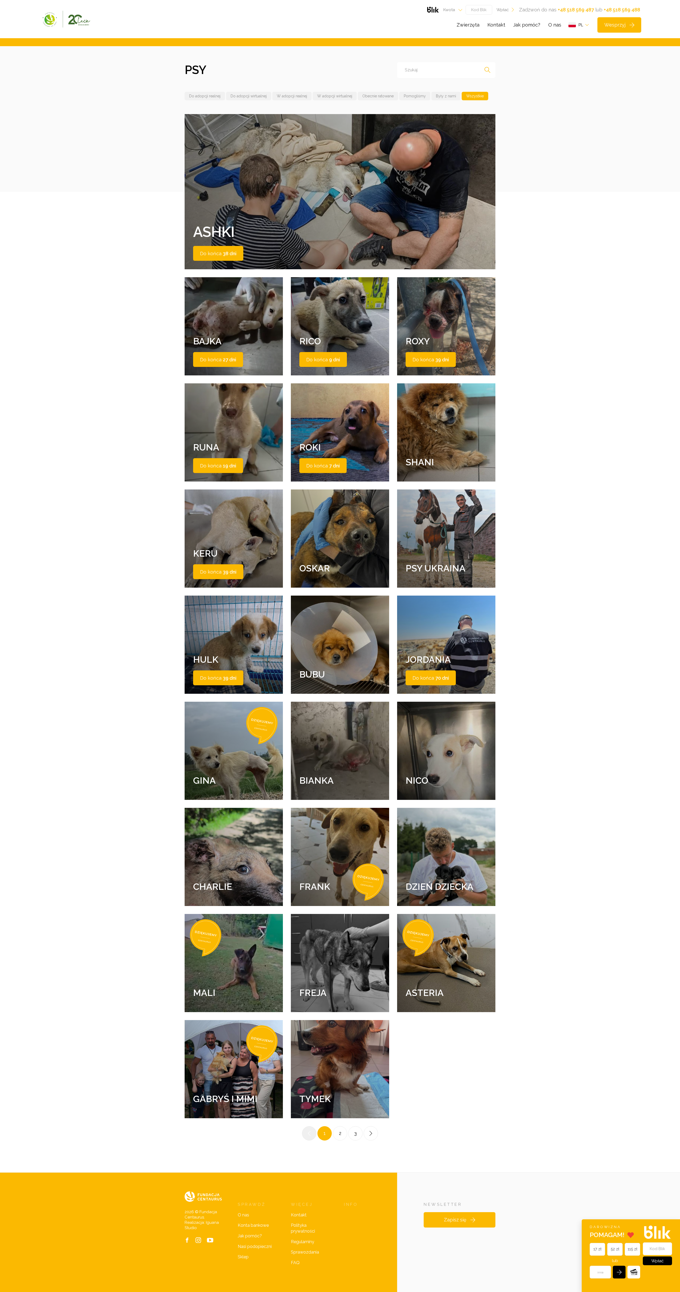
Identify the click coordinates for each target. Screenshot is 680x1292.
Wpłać (502, 9)
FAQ (295, 1262)
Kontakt (496, 25)
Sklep (243, 1256)
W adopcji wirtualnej (334, 96)
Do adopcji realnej (204, 96)
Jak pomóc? (526, 25)
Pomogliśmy (415, 96)
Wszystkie (475, 96)
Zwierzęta (468, 25)
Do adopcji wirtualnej (249, 96)
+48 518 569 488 (622, 9)
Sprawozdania (305, 1252)
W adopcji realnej (292, 96)
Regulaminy (302, 1241)
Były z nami (446, 96)
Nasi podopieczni (255, 1246)
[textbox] (451, 10)
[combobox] (451, 10)
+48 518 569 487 (576, 9)
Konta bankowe (253, 1225)
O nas (554, 25)
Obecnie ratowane (378, 96)
